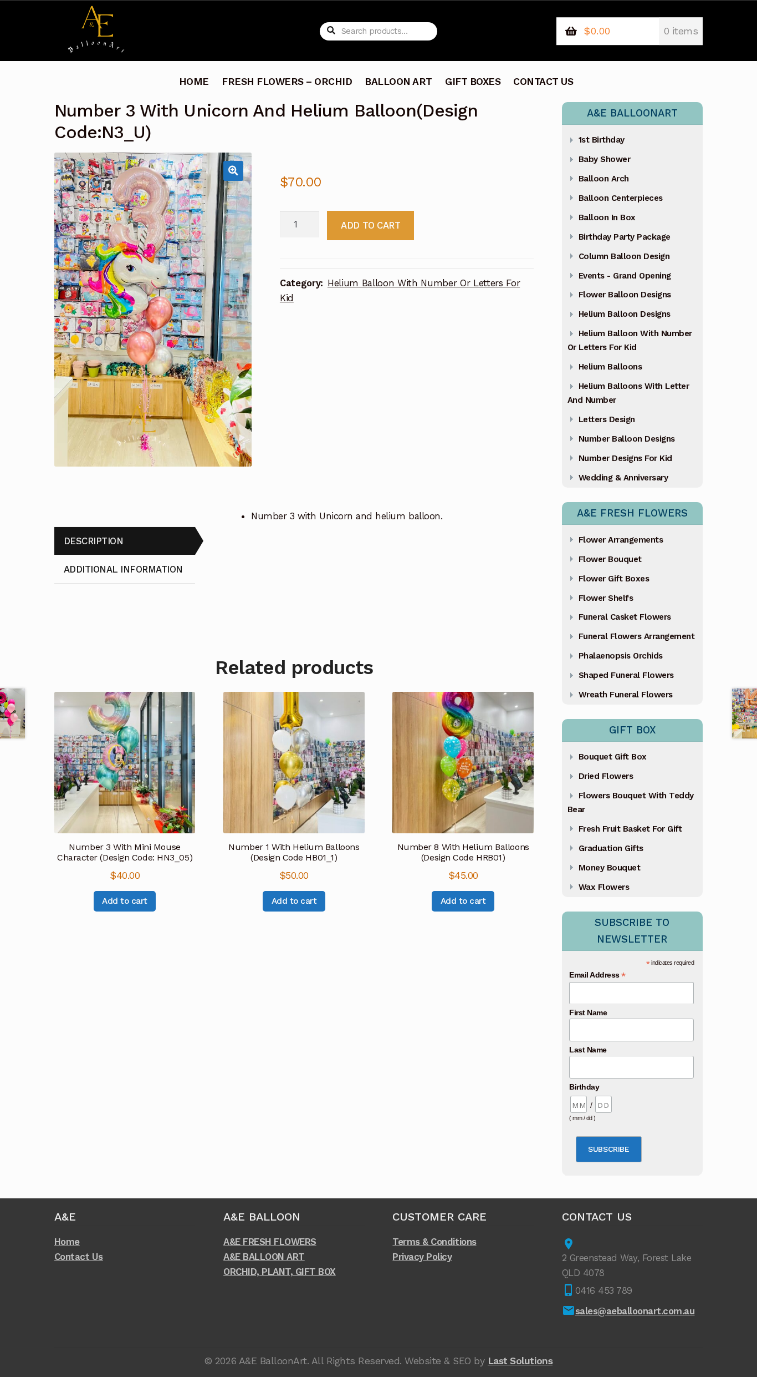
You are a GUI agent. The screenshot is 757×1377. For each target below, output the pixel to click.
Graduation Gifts (611, 848)
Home (67, 1241)
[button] (233, 170)
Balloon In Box (607, 217)
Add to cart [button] (124, 901)
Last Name (588, 1049)
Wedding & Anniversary (623, 478)
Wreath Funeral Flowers (626, 695)
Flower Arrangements (621, 540)
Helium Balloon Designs (625, 314)
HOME (194, 81)
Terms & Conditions (434, 1241)
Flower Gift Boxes (614, 579)
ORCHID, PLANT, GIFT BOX (279, 1271)
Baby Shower (605, 159)
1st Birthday (602, 140)
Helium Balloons (610, 367)
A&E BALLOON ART (264, 1256)
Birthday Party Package (625, 237)
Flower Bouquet (610, 559)
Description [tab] (94, 540)
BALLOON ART (398, 81)
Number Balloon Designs (627, 439)
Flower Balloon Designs (625, 295)
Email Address (597, 975)
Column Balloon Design (624, 256)
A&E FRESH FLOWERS (269, 1241)
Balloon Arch (604, 179)
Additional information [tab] (123, 569)
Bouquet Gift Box (613, 757)
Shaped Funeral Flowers (626, 675)
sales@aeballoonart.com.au (635, 1311)
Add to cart (370, 225)
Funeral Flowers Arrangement (637, 636)
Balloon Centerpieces (621, 198)
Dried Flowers (606, 776)
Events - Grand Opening (625, 276)
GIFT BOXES (472, 81)
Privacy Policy (422, 1256)
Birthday (584, 1086)
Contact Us (78, 1256)
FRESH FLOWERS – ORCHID (287, 81)
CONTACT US (543, 81)
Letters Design (607, 419)
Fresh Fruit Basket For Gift (630, 829)
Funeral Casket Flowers (625, 617)
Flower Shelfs (606, 598)
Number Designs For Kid (625, 458)
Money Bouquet (610, 868)
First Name (588, 1012)
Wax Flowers (604, 887)
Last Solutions (520, 1360)
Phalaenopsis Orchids (621, 656)
